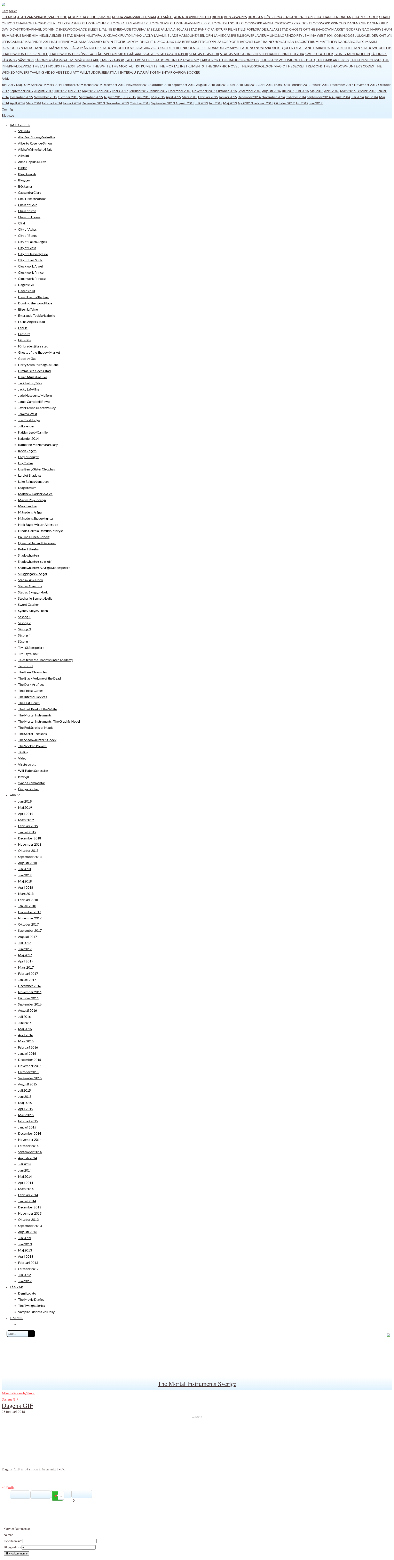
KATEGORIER (20, 125)
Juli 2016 (288, 91)
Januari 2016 (27, 1053)
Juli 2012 (302, 103)
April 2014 (17, 103)
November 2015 (45, 97)
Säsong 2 (9, 60)
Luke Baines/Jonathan (274, 41)
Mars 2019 (54, 85)
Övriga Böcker (186, 72)
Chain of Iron (27, 211)
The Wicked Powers (32, 746)
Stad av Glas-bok (204, 54)
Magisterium (307, 41)
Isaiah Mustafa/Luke (92, 35)
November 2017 (365, 85)
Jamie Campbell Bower (234, 35)
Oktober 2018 (160, 85)
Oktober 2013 (140, 103)
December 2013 (93, 103)
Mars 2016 (348, 91)
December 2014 (249, 97)
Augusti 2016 (271, 91)
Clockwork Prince (291, 23)
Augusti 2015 (113, 97)
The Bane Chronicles (240, 60)
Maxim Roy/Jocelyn (32, 500)
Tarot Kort (210, 60)
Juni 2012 (316, 103)
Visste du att (67, 72)
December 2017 (341, 85)
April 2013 (245, 103)
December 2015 (21, 97)
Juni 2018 (236, 85)
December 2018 (113, 85)
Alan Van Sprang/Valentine (42, 17)
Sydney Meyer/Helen (352, 54)
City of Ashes (69, 23)
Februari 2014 (52, 103)
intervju (128, 72)
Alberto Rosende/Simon (89, 17)
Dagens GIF (356, 23)
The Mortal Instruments (134, 66)
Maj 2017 (89, 91)
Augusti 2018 (205, 85)
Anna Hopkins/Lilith (192, 17)
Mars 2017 (120, 91)
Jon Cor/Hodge (340, 35)
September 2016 (249, 91)
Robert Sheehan (345, 48)
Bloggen (255, 17)
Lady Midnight (139, 41)
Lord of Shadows (237, 41)
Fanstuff (219, 29)
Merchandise (36, 48)
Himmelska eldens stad (52, 35)
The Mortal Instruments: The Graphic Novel (198, 66)
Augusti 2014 (340, 97)
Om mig (7, 109)
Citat (52, 23)
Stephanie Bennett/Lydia (281, 54)
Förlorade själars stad (267, 29)
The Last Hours (46, 66)
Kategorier (9, 11)
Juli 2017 (60, 91)
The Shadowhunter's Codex (348, 66)
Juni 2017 (74, 91)
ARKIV (15, 795)
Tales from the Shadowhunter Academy (162, 60)
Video (50, 72)
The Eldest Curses (365, 60)
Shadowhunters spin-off (25, 54)
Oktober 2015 (68, 97)
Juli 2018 (222, 85)
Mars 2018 (282, 85)
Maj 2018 (251, 85)
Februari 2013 (263, 103)
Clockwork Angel (257, 23)
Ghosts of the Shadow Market (317, 29)
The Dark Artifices (332, 60)
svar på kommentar (154, 72)
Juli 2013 (201, 103)
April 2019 (38, 85)
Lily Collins (164, 41)
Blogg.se (8, 115)
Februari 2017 (139, 91)
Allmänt (165, 17)
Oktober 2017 (28, 924)
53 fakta (9, 17)
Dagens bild (377, 23)
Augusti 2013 (184, 103)
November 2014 (273, 97)
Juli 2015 (129, 97)
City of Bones (94, 23)
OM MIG (16, 1318)
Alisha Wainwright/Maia (134, 17)
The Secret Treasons (304, 66)
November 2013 (117, 103)
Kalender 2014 (37, 41)
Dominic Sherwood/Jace (64, 29)
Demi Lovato (27, 1293)
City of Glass (157, 23)
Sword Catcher (319, 54)
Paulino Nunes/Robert (260, 48)
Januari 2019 (93, 85)
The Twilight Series (31, 1305)
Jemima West (314, 35)
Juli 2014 (357, 97)
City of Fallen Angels (126, 23)
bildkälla (8, 1487)
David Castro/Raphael (22, 29)
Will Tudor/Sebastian (99, 72)
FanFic (204, 29)
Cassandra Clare (298, 17)
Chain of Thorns (31, 23)
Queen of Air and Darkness (306, 48)
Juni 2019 (8, 85)
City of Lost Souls (224, 23)
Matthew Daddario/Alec (342, 41)
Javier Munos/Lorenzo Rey (278, 35)
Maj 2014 (25, 1176)
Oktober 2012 (284, 103)
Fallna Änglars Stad (178, 29)
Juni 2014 (371, 97)
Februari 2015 (208, 97)
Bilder (217, 17)
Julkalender (366, 35)
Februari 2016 (366, 91)
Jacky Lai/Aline (156, 35)
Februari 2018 (300, 85)
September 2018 (183, 85)
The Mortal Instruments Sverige (197, 1383)
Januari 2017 (158, 91)
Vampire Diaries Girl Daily (36, 1312)
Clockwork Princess (327, 23)
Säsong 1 (379, 54)
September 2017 (21, 91)
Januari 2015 (228, 97)
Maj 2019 (23, 85)
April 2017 (103, 91)
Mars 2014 (33, 103)
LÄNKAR (16, 1287)
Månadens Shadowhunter (104, 48)
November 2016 (203, 91)
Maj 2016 (316, 91)
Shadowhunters (376, 48)
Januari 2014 (72, 103)
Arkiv (5, 78)
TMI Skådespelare (83, 60)
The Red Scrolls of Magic (262, 66)
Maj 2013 (230, 103)
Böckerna (273, 17)
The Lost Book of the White (86, 66)
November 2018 (138, 85)
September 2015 (91, 97)
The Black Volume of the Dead (287, 60)
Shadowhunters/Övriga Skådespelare (83, 54)
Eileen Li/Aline (99, 29)
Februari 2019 (73, 85)
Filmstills (237, 29)
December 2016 (179, 91)
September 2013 (163, 103)
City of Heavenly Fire (188, 23)
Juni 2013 (215, 103)
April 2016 (331, 91)
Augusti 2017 (43, 91)
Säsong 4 (43, 60)
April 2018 (265, 85)
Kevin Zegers (114, 41)
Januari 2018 (320, 85)
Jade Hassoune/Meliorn (191, 35)
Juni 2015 (143, 97)
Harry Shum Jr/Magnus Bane (38, 365)
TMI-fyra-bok (112, 60)
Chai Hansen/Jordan (333, 17)
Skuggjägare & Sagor (137, 54)
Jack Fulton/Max (126, 35)
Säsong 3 (26, 60)
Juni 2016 (302, 91)
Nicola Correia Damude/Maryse (210, 48)
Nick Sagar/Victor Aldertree (156, 48)
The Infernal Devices (32, 697)
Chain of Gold (365, 17)
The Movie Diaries (31, 1299)
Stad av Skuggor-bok (239, 54)
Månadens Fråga (64, 48)
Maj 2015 (158, 97)
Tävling (37, 72)
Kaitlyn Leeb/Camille (33, 432)
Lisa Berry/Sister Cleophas (198, 41)
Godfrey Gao (357, 29)
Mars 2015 (189, 97)
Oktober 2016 (226, 91)
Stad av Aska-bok (172, 54)
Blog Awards (235, 17)
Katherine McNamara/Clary (76, 41)
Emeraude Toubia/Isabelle (136, 29)
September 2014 (319, 97)
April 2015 (173, 97)
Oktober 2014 (296, 97)
